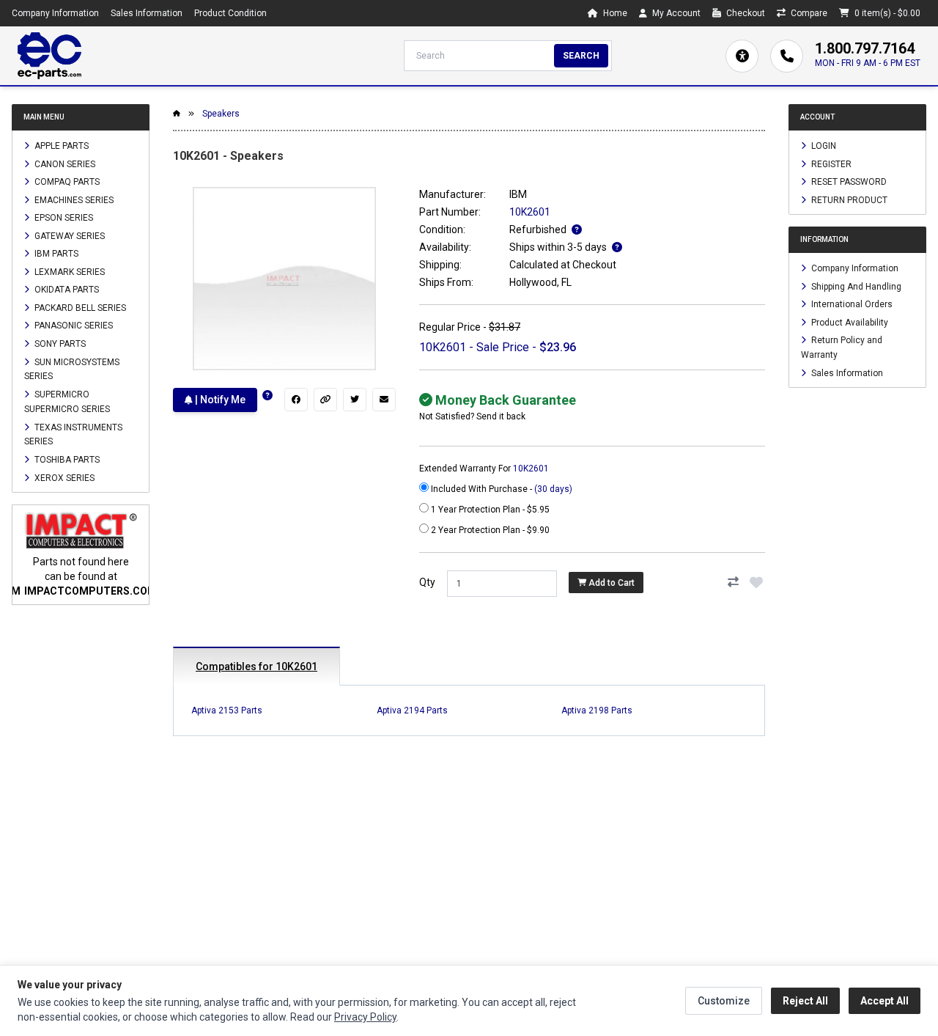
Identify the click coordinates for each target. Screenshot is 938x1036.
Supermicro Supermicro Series (67, 401)
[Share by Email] (384, 399)
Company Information (55, 13)
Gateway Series (68, 235)
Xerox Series (63, 477)
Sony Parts (59, 344)
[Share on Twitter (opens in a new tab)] (354, 399)
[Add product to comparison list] (733, 582)
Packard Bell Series (79, 307)
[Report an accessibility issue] (741, 56)
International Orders (851, 304)
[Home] (49, 55)
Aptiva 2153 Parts (226, 710)
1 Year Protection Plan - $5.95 (489, 509)
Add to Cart (610, 583)
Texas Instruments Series (73, 434)
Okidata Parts (65, 289)
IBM (518, 194)
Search (581, 56)
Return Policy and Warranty (841, 347)
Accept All (884, 1001)
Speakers (221, 114)
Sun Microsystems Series (71, 368)
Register (830, 163)
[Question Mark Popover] (267, 395)
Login (822, 146)
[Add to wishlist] (756, 582)
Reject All (805, 1001)
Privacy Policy (365, 1017)
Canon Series (63, 163)
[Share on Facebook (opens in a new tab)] (296, 399)
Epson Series (62, 218)
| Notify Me (219, 399)
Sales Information (146, 13)
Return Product (848, 199)
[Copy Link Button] (325, 399)
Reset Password (848, 182)
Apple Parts (60, 146)
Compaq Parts (66, 182)
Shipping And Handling (855, 286)
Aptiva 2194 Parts (412, 710)
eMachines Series (73, 199)
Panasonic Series (72, 325)
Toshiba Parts (66, 460)
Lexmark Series (68, 271)
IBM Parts (55, 254)
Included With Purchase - (500, 489)
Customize (724, 1001)
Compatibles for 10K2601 (256, 666)
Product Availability (848, 322)
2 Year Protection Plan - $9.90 (489, 530)
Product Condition (230, 13)
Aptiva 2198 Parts (596, 710)
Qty (427, 582)
